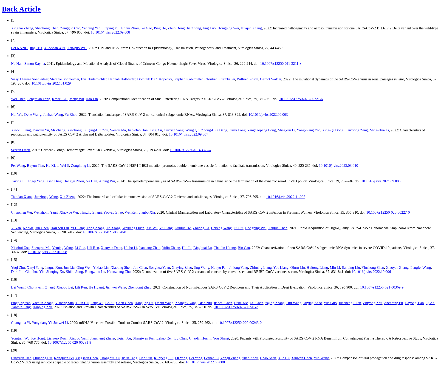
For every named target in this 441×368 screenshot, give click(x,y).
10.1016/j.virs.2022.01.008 (47, 252)
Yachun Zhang (43, 303)
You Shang (221, 338)
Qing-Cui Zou (98, 130)
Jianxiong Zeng (356, 130)
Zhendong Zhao (139, 287)
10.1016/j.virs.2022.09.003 (268, 114)
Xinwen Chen (301, 358)
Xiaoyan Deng (111, 248)
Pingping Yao (21, 303)
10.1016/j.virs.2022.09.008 (110, 32)
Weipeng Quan (133, 228)
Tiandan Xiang (22, 197)
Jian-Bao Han (138, 130)
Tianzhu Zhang (91, 212)
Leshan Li (211, 358)
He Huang (96, 287)
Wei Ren (131, 212)
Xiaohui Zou (20, 248)
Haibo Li (130, 248)
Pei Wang (18, 165)
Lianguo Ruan (57, 338)
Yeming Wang (62, 248)
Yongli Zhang (230, 358)
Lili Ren (93, 248)
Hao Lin (92, 99)
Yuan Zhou (250, 358)
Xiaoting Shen (120, 267)
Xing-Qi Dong (332, 130)
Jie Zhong (194, 28)
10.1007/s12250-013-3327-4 (190, 150)
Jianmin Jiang (21, 307)
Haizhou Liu (60, 228)
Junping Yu (110, 28)
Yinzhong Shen (373, 267)
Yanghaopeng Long (261, 130)
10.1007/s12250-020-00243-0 (240, 323)
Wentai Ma (118, 130)
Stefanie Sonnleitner (64, 79)
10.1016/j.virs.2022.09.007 (188, 134)
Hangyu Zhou (73, 181)
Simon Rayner (34, 63)
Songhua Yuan (159, 267)
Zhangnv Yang (186, 303)
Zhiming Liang (261, 267)
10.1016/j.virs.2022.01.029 (51, 83)
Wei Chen (18, 99)
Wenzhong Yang (46, 212)
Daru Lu (17, 272)
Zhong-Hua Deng (214, 130)
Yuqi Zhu (18, 267)
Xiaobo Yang (78, 338)
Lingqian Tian (21, 358)
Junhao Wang (53, 114)
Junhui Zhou (129, 28)
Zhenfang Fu (393, 303)
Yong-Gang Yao (308, 130)
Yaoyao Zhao (113, 212)
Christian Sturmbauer (219, 79)
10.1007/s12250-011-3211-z (280, 63)
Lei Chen (256, 303)
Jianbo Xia (147, 212)
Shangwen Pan (144, 338)
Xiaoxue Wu (68, 212)
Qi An (430, 303)
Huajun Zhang (251, 28)
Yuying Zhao (312, 303)
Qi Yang (181, 358)
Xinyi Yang (35, 267)
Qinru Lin (297, 267)
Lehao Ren (164, 338)
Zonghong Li (80, 165)
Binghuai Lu (202, 248)
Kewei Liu (60, 99)
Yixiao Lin (101, 267)
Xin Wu (152, 228)
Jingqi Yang (35, 181)
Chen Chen (124, 303)
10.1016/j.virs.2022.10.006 (371, 272)
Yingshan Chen (86, 358)
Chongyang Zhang (41, 287)
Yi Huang (78, 228)
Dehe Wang (32, 114)
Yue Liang (280, 267)
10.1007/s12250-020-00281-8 (69, 342)
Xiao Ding (54, 181)
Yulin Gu (82, 303)
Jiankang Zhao (149, 248)
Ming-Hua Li (379, 130)
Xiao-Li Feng (21, 130)
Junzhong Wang (46, 197)
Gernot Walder (270, 79)
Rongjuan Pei (64, 358)
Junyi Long (237, 130)
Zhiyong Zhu (372, 303)
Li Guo (80, 248)
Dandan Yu (41, 130)
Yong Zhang (95, 228)
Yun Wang (321, 358)
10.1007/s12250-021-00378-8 (104, 232)
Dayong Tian (414, 303)
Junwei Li (61, 323)
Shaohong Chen (46, 28)
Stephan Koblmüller (188, 79)
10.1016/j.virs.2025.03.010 (338, 165)
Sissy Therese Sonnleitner (29, 79)
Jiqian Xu (124, 338)
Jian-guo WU (77, 48)
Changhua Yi (20, 323)
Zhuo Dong (176, 28)
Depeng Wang (221, 228)
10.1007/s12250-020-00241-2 (236, 307)
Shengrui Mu (41, 248)
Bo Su (109, 303)
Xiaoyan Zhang (397, 267)
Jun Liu (69, 267)
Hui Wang (293, 303)
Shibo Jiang (74, 272)
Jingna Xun (53, 267)
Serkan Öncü (20, 150)
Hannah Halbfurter (121, 79)
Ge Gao (146, 28)
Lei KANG (19, 48)
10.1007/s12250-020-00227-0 (388, 212)
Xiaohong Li (76, 130)
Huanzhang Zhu (119, 272)
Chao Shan (268, 358)
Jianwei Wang (116, 287)
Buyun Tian (35, 165)
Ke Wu (28, 228)
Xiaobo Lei (65, 287)
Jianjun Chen (277, 228)
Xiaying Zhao (182, 267)
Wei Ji (64, 165)
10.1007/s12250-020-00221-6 (301, 99)
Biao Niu (205, 303)
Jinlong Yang (238, 267)
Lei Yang (195, 358)
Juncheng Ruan (350, 303)
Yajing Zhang (275, 303)
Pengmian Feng (38, 99)
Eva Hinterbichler (93, 79)
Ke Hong (38, 338)
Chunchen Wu (21, 212)
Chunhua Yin (35, 272)
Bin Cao (244, 248)
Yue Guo (330, 303)
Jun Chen (42, 228)
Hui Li (187, 248)
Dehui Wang (164, 303)
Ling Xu (156, 130)
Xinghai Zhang (22, 28)
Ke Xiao (52, 165)
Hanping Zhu (42, 307)
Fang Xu (96, 303)
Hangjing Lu (144, 303)
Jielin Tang (129, 358)
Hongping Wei (228, 28)
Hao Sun (145, 358)
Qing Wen (83, 267)
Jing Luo (209, 28)
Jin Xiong (113, 228)
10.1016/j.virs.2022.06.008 (205, 362)
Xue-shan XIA (54, 48)
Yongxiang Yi (42, 323)
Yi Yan (16, 228)
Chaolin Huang (225, 248)
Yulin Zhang (171, 248)
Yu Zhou (71, 114)
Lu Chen (180, 338)
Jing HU (36, 48)
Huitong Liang (317, 267)
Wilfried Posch (247, 79)
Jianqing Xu (55, 272)
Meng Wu (76, 99)
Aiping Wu (107, 181)
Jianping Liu (351, 267)
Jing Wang (201, 267)
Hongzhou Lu (95, 272)
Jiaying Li (18, 181)
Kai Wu (16, 114)
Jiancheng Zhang (102, 338)
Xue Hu (284, 358)
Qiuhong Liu (42, 358)
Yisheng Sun (64, 303)
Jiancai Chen (223, 303)
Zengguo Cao (70, 28)
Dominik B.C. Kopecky (154, 79)
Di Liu (238, 228)
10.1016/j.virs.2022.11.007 (285, 197)
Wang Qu (192, 130)
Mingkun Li (286, 130)
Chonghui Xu (110, 358)
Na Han (17, 63)
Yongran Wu (20, 338)
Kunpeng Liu (163, 358)
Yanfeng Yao (91, 28)
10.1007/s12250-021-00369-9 (382, 287)
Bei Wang (18, 287)
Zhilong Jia (201, 228)
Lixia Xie (241, 303)
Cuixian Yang (174, 130)
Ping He (160, 28)
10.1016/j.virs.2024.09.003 (381, 181)
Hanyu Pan (219, 267)
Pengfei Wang (420, 267)
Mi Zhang (58, 130)
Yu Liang (166, 228)
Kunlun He (183, 228)
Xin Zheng (68, 197)
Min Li (335, 267)
